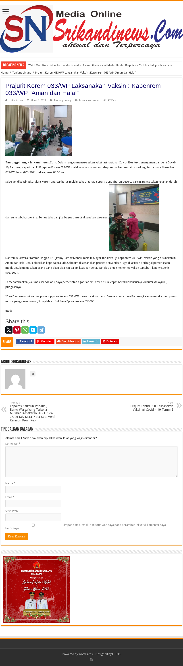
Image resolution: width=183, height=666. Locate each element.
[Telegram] (41, 330)
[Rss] (91, 659)
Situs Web (11, 511)
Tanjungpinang (21, 72)
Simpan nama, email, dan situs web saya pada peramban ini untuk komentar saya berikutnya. (85, 526)
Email (9, 497)
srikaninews (16, 100)
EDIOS (116, 654)
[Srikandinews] (91, 28)
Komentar (12, 443)
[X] (8, 330)
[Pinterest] (17, 330)
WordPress (86, 654)
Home (4, 72)
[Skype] (33, 330)
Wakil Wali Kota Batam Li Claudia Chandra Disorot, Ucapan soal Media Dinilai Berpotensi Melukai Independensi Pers (100, 65)
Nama (10, 483)
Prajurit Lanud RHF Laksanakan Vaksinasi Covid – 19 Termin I (151, 406)
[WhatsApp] (25, 330)
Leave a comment (89, 100)
